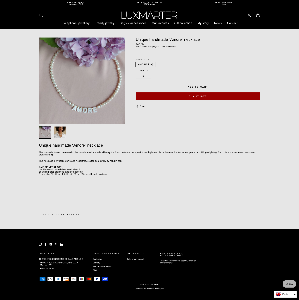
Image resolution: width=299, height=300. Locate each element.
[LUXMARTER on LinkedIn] (61, 244)
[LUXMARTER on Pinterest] (56, 244)
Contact (232, 23)
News (218, 23)
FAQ (95, 270)
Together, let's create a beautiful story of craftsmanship (178, 262)
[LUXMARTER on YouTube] (51, 244)
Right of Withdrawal (135, 259)
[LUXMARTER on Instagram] (40, 244)
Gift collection (183, 23)
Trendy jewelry (104, 23)
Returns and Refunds (102, 266)
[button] (285, 294)
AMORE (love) (145, 64)
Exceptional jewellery (76, 23)
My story (203, 23)
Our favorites (160, 23)
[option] (76, 3)
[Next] (123, 132)
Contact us (97, 259)
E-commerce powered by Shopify (149, 289)
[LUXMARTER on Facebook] (45, 244)
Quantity (142, 70)
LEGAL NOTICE (46, 268)
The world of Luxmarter (60, 214)
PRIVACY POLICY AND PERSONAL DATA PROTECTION (58, 264)
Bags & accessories (133, 23)
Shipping (152, 47)
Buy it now (198, 96)
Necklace (143, 60)
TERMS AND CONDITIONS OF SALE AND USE (61, 259)
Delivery (96, 263)
